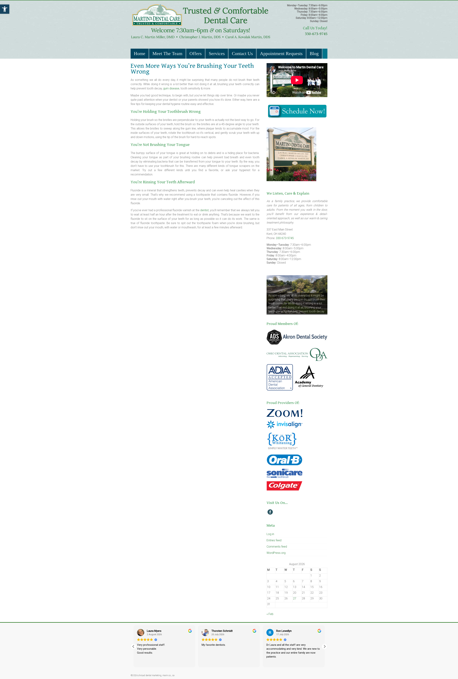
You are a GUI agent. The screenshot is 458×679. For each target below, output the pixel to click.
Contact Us (242, 53)
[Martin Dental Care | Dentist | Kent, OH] (201, 5)
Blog (314, 53)
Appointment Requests (281, 53)
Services (217, 53)
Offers (195, 53)
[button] (4, 9)
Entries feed (274, 540)
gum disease (171, 88)
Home (139, 53)
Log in (270, 534)
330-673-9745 (316, 33)
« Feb (270, 614)
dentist (204, 210)
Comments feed (277, 546)
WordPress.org (276, 553)
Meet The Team (167, 53)
